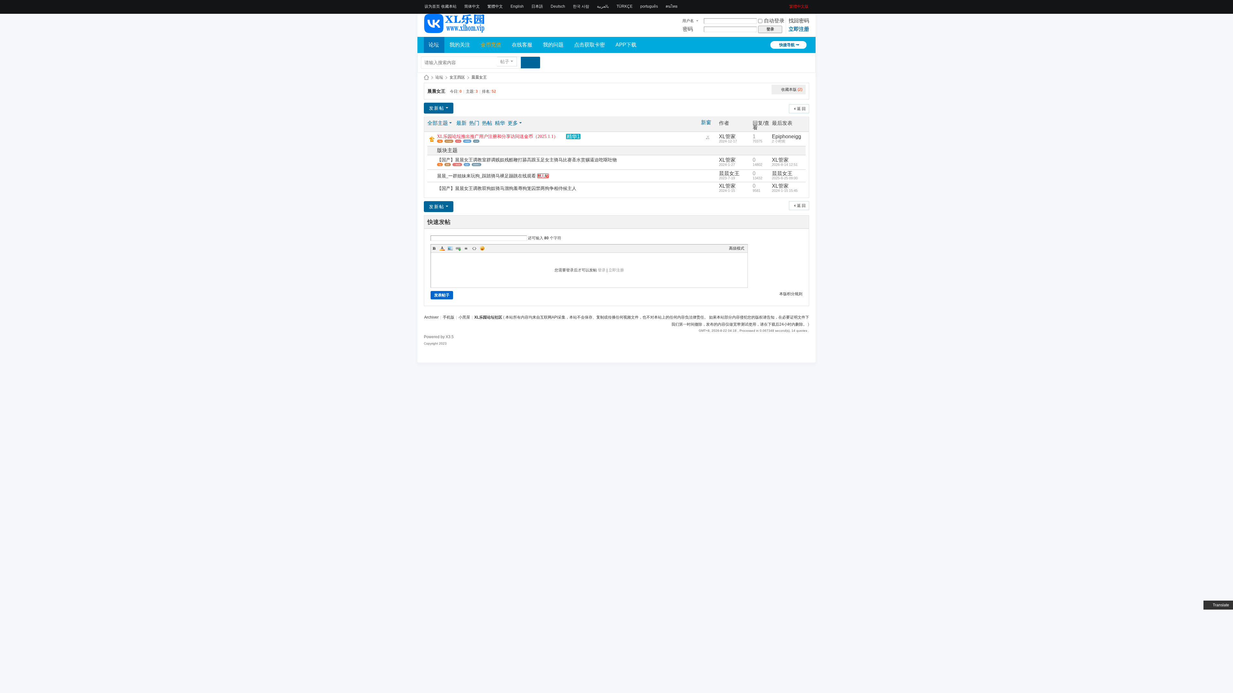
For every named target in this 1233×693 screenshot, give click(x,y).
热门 (474, 123)
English (517, 6)
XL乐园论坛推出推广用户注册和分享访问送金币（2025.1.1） (497, 136)
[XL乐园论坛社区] (454, 30)
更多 (513, 123)
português (649, 6)
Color (442, 248)
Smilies (482, 248)
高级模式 (736, 248)
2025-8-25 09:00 (785, 178)
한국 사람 (581, 6)
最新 (461, 123)
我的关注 (460, 44)
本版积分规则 (790, 294)
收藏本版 (791, 89)
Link (458, 248)
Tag (440, 141)
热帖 (487, 123)
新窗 (706, 122)
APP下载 (626, 44)
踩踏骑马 (476, 165)
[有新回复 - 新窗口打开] (432, 162)
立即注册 (799, 29)
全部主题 (437, 123)
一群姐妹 (457, 165)
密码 (688, 29)
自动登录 (774, 20)
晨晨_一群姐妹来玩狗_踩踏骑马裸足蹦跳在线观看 (486, 176)
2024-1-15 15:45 (785, 191)
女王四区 (457, 77)
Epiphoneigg (786, 136)
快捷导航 (787, 45)
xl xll (458, 141)
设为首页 (432, 6)
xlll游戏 (467, 141)
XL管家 (727, 136)
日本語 (537, 6)
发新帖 (436, 108)
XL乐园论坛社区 (426, 77)
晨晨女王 (479, 77)
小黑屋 (464, 317)
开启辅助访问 (787, 4)
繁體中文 (495, 6)
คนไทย (672, 6)
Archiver (431, 317)
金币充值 (491, 44)
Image (450, 248)
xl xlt (476, 141)
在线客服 (522, 44)
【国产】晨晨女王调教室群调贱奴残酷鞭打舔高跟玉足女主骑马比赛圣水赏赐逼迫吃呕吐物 (527, 160)
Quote (466, 248)
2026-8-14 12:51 (785, 165)
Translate (1221, 605)
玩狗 (466, 165)
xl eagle (449, 141)
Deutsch (558, 6)
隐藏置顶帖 (708, 138)
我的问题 (553, 44)
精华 (500, 123)
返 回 (801, 109)
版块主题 (447, 150)
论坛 (434, 44)
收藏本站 (449, 6)
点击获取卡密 (589, 44)
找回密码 (799, 20)
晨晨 (447, 165)
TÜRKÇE (624, 6)
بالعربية (603, 6)
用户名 (688, 21)
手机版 (448, 317)
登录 (602, 270)
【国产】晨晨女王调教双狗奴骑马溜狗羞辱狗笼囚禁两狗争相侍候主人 (506, 188)
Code (474, 248)
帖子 (504, 61)
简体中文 (472, 6)
